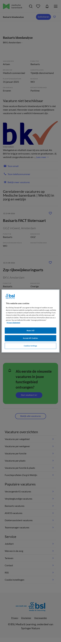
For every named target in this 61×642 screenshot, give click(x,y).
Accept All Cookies (30, 338)
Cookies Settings (30, 346)
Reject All (30, 330)
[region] (30, 321)
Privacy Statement (13, 322)
